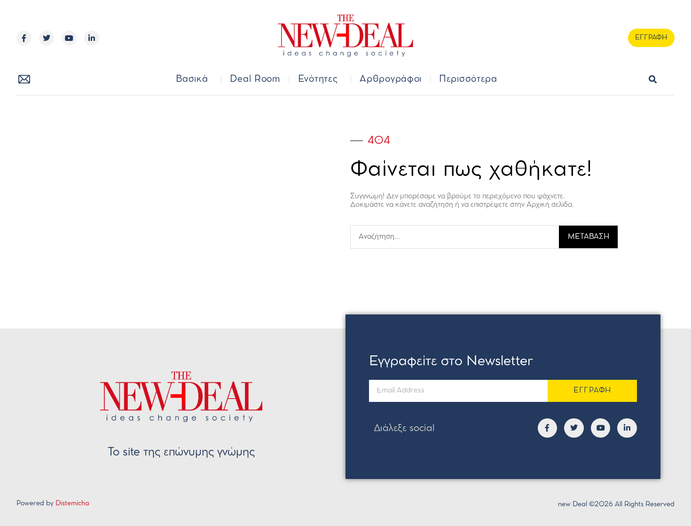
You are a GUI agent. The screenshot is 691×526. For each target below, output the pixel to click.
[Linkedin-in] (91, 38)
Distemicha (72, 504)
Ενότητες (318, 79)
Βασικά (192, 79)
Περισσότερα (468, 79)
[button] (652, 79)
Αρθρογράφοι (391, 79)
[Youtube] (69, 38)
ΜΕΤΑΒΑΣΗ (588, 237)
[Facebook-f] (23, 38)
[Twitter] (46, 38)
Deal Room (255, 79)
